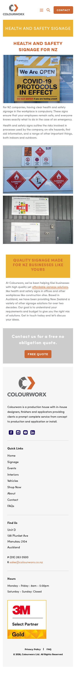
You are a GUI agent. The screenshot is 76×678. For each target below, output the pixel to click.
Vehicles (12, 480)
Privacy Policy (33, 649)
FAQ (49, 649)
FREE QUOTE (38, 354)
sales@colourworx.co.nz (26, 562)
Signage (13, 462)
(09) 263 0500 (19, 557)
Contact (12, 499)
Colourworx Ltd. (31, 654)
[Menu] (41, 10)
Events (11, 468)
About (11, 493)
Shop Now (14, 487)
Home (11, 455)
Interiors (13, 474)
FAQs (10, 506)
